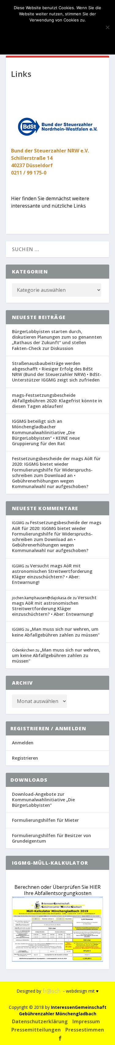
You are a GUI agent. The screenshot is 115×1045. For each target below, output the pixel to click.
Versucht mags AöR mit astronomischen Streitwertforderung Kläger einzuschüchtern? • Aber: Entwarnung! (52, 574)
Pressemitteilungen (36, 1029)
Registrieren (25, 758)
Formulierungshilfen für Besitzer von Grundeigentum (51, 838)
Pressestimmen (84, 1029)
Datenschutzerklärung (40, 1021)
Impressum (86, 1021)
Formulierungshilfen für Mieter (45, 820)
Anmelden (22, 743)
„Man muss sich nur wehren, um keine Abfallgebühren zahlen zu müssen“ (56, 631)
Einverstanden (57, 30)
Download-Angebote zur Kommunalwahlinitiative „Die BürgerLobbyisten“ (43, 799)
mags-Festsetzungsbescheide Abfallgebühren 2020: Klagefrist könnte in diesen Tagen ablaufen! (57, 400)
